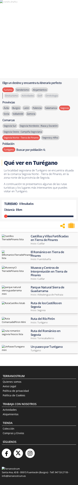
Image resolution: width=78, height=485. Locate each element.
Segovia (64, 108)
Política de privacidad (16, 391)
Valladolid (18, 113)
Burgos (16, 108)
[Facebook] (6, 452)
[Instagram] (29, 452)
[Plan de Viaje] (71, 225)
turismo (8, 89)
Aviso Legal (9, 386)
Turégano (9, 149)
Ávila (6, 108)
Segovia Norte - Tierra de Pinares (21, 137)
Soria (6, 113)
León (26, 108)
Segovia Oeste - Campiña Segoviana (23, 131)
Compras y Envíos (13, 433)
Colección (8, 428)
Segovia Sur (10, 125)
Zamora (31, 113)
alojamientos (40, 89)
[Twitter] (18, 452)
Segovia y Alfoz (50, 137)
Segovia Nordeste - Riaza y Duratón (39, 125)
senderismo (22, 89)
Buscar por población (29, 150)
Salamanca (51, 108)
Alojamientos (11, 414)
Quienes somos (12, 381)
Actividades (10, 409)
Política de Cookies (14, 395)
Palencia (37, 108)
